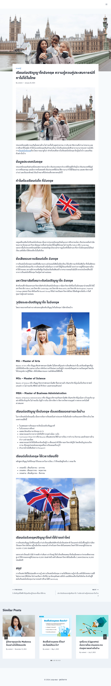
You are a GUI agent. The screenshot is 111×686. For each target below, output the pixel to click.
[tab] (51, 660)
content (20, 83)
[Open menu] (106, 4)
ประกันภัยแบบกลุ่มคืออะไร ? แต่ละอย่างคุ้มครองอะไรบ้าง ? (78, 593)
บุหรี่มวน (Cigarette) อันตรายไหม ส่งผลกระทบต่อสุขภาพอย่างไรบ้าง (91, 645)
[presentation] (19, 626)
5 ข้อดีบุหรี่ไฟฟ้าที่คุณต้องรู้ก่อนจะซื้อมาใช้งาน (29, 591)
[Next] (105, 636)
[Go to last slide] (6, 636)
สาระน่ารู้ (18, 68)
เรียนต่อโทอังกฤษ (25, 150)
